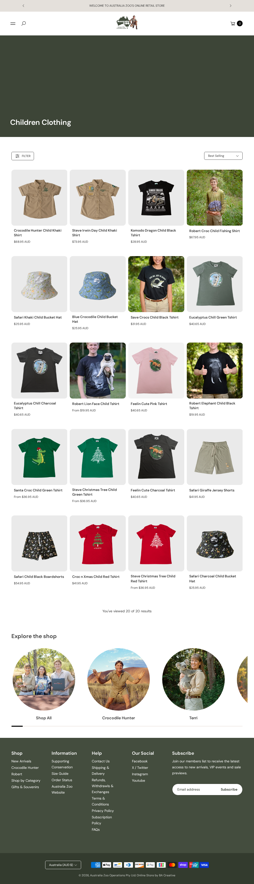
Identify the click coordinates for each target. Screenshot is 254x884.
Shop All (44, 718)
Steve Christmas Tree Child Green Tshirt (94, 492)
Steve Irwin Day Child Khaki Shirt (94, 233)
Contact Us (101, 761)
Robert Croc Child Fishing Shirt (214, 231)
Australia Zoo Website (62, 789)
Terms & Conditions (100, 801)
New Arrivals (21, 761)
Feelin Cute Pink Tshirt (149, 404)
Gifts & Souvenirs (25, 787)
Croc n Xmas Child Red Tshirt (96, 576)
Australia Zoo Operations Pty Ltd (112, 875)
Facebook (140, 761)
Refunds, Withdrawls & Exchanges (102, 786)
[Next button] (230, 5)
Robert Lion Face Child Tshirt (95, 404)
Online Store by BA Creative (156, 875)
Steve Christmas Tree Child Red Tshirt (153, 578)
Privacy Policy (103, 810)
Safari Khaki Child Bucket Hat (38, 317)
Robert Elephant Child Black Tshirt (212, 405)
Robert (16, 774)
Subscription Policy (102, 820)
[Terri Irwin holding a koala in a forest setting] (193, 679)
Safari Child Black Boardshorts (39, 576)
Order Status (62, 780)
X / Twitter (140, 767)
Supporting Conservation (62, 764)
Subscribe (229, 789)
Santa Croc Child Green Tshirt (38, 490)
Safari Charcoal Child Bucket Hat (212, 578)
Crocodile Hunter (118, 718)
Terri (193, 718)
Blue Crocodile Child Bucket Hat (95, 319)
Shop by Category (25, 780)
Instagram (140, 774)
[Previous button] (23, 5)
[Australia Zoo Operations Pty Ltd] (127, 22)
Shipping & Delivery (100, 770)
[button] (23, 23)
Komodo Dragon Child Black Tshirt (153, 233)
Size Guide (60, 773)
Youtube (138, 780)
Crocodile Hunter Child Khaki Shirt (38, 233)
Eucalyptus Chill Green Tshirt (213, 317)
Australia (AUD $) (61, 865)
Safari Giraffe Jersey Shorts (211, 490)
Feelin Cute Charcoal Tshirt (153, 490)
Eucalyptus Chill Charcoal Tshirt (35, 405)
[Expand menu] (12, 23)
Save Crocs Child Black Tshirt (155, 317)
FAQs (96, 829)
